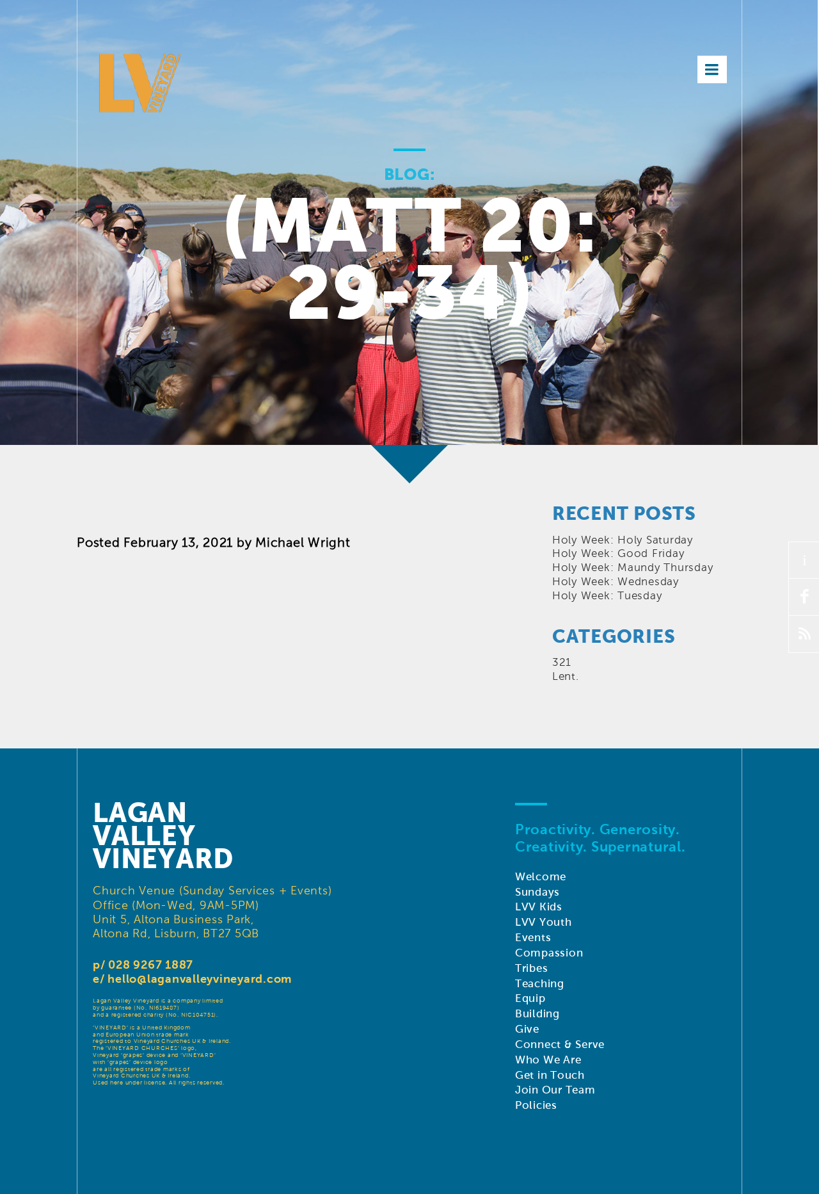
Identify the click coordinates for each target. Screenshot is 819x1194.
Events (533, 938)
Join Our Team (555, 1090)
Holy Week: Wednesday (615, 582)
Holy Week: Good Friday (618, 553)
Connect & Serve (560, 1044)
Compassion (549, 953)
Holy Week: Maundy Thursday (632, 567)
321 (561, 662)
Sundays (537, 892)
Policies (536, 1105)
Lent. (565, 676)
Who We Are (548, 1060)
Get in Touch (550, 1075)
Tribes (531, 968)
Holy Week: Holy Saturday (622, 540)
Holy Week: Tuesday (607, 596)
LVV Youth (543, 922)
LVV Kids (538, 907)
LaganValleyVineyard (163, 835)
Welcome (540, 877)
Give (527, 1029)
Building (537, 1014)
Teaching (539, 984)
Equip (530, 998)
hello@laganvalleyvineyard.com (199, 978)
